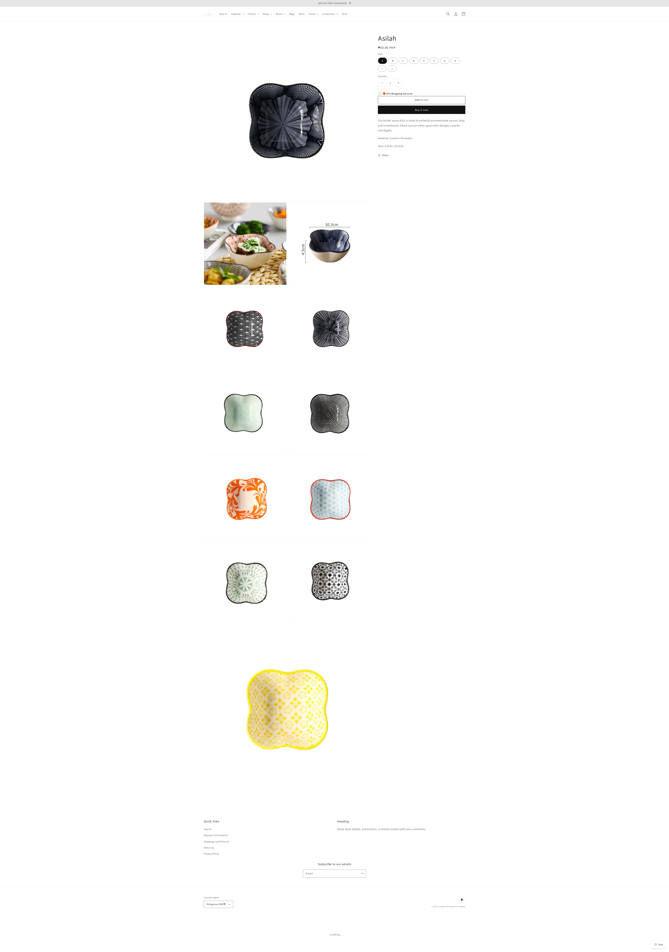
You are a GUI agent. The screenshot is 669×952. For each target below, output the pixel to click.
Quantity (382, 76)
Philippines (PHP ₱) (216, 904)
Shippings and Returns (216, 841)
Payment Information (216, 835)
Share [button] (385, 155)
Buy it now (421, 110)
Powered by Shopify (456, 906)
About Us (209, 847)
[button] (448, 14)
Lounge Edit (443, 906)
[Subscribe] (362, 873)
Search (208, 829)
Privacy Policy (211, 853)
